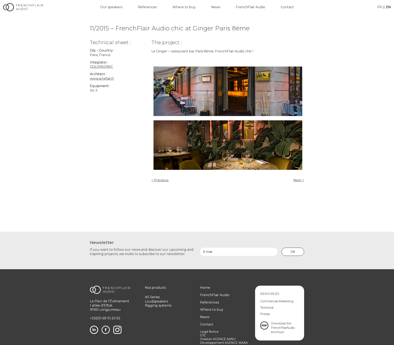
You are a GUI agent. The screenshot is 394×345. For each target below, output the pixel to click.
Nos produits (155, 288)
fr (379, 7)
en (388, 7)
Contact (287, 7)
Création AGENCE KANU (218, 339)
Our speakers (111, 7)
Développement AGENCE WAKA (224, 343)
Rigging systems (158, 305)
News (215, 7)
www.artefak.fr (102, 78)
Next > (298, 180)
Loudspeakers (156, 301)
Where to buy (184, 7)
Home (205, 288)
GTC (203, 335)
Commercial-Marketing (276, 301)
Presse (265, 314)
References (147, 7)
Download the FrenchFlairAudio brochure (283, 328)
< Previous (159, 180)
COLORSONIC (101, 67)
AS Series (152, 297)
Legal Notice (209, 332)
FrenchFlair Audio (250, 7)
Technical (266, 307)
